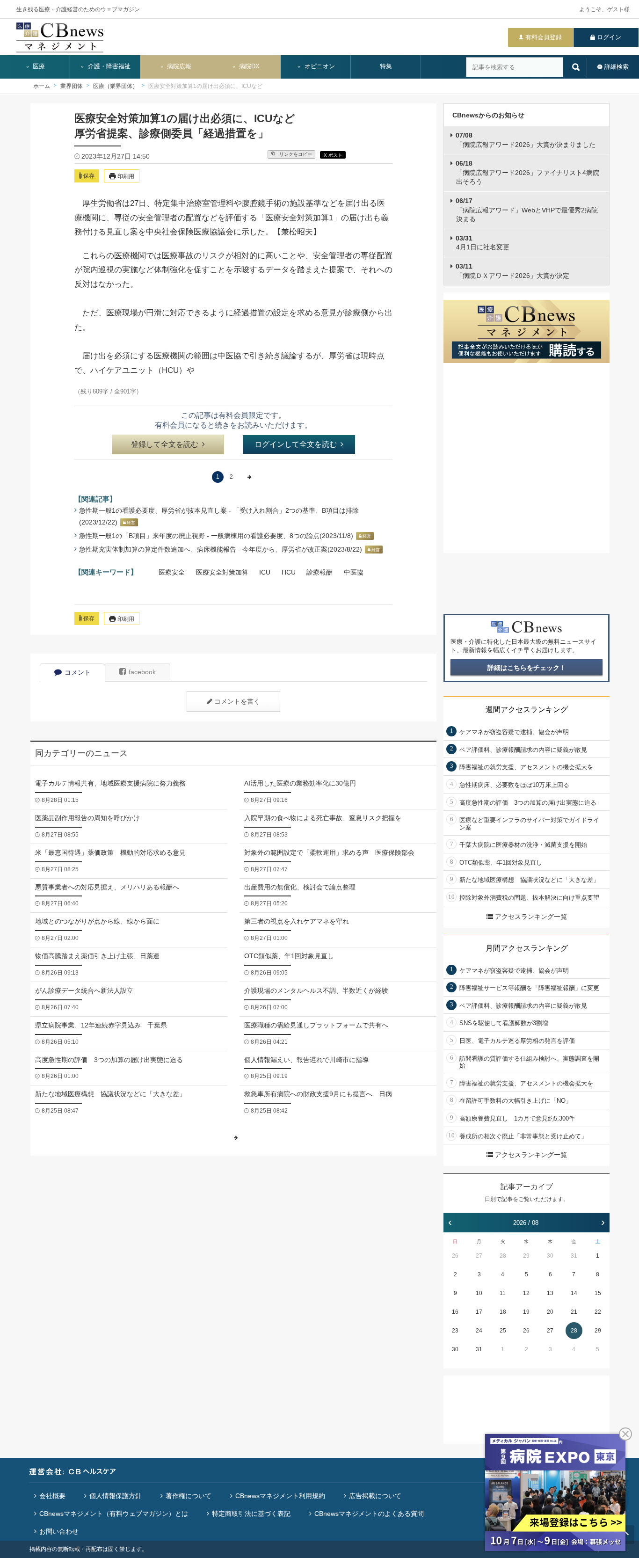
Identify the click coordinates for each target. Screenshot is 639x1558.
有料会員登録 (543, 37)
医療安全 (172, 572)
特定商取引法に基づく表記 (251, 1513)
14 (574, 1293)
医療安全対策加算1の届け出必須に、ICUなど (205, 86)
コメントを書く (237, 701)
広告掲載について (375, 1496)
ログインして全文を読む (295, 444)
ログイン (609, 37)
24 (479, 1330)
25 (503, 1330)
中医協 (353, 572)
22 (598, 1312)
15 (598, 1293)
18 (503, 1312)
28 (503, 1255)
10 (479, 1293)
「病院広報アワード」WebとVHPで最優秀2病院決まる (527, 210)
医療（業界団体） (115, 86)
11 (503, 1293)
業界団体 (71, 86)
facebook (142, 672)
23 (455, 1330)
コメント (78, 672)
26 (455, 1255)
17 (479, 1312)
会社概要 (52, 1496)
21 (574, 1312)
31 (574, 1255)
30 (550, 1255)
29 (526, 1255)
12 (526, 1293)
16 (455, 1312)
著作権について (188, 1496)
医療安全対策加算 (222, 572)
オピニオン (319, 66)
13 (550, 1293)
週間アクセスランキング (527, 709)
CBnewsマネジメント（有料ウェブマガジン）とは (113, 1513)
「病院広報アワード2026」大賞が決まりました (525, 139)
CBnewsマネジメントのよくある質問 (369, 1513)
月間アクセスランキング (527, 948)
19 (526, 1312)
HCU (289, 572)
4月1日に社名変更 (482, 242)
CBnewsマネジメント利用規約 (280, 1496)
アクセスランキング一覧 (531, 916)
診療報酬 (319, 572)
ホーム (41, 86)
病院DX (248, 66)
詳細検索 (616, 66)
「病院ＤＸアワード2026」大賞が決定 (512, 270)
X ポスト (333, 155)
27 (479, 1255)
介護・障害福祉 (108, 66)
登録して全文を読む (164, 444)
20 (550, 1312)
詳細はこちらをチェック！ (526, 667)
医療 (38, 66)
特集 (386, 66)
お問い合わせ (59, 1531)
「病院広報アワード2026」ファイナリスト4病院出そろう (527, 172)
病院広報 (178, 66)
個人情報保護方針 (115, 1496)
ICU (264, 572)
